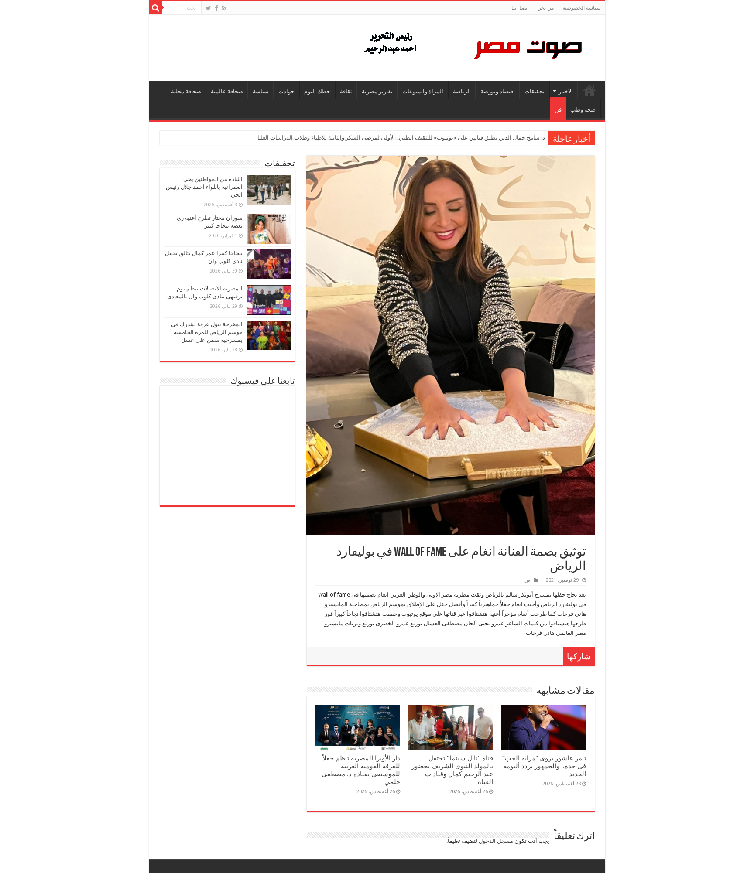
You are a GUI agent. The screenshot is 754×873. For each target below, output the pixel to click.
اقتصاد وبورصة (497, 91)
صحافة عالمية (227, 91)
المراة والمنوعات (422, 91)
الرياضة (462, 91)
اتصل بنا (519, 8)
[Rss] (224, 8)
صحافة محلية (186, 91)
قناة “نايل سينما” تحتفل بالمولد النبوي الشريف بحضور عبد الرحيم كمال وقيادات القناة (452, 770)
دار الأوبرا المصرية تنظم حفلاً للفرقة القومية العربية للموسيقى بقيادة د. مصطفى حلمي (361, 770)
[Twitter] (208, 8)
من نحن (545, 8)
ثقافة (346, 91)
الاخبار (566, 91)
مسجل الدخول (496, 841)
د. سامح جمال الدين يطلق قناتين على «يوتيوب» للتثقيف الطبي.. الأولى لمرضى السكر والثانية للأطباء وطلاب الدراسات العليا (401, 137)
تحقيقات (534, 91)
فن (558, 109)
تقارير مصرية (377, 91)
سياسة (261, 91)
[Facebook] (216, 8)
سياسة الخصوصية (581, 8)
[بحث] (155, 7)
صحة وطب (583, 109)
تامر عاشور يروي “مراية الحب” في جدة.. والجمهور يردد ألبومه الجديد (544, 766)
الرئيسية (589, 90)
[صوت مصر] (472, 46)
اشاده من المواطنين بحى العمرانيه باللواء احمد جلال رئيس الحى (204, 187)
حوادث (286, 91)
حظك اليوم (317, 91)
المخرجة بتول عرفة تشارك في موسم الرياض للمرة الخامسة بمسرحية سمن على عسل (207, 332)
